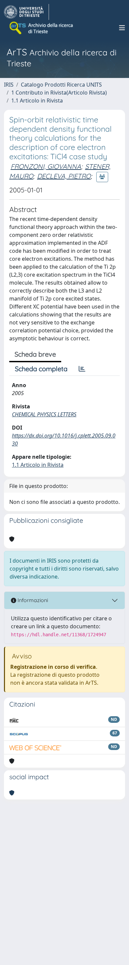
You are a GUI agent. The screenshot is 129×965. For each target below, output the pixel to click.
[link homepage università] (41, 28)
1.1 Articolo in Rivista (37, 100)
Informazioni (32, 600)
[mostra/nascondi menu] (122, 28)
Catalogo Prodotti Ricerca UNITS (61, 84)
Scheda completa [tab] (41, 369)
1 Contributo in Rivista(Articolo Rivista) (59, 92)
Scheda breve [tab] (35, 354)
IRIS (9, 84)
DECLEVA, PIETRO (64, 176)
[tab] (82, 369)
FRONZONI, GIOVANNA (46, 166)
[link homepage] (26, 12)
